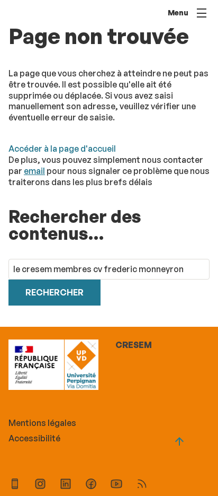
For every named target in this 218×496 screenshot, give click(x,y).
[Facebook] (91, 485)
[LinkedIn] (65, 485)
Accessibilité (34, 438)
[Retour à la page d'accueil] (81, 366)
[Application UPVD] (14, 485)
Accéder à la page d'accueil (62, 148)
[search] (109, 269)
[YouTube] (116, 485)
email (34, 171)
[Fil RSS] (141, 485)
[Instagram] (40, 485)
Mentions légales (42, 422)
